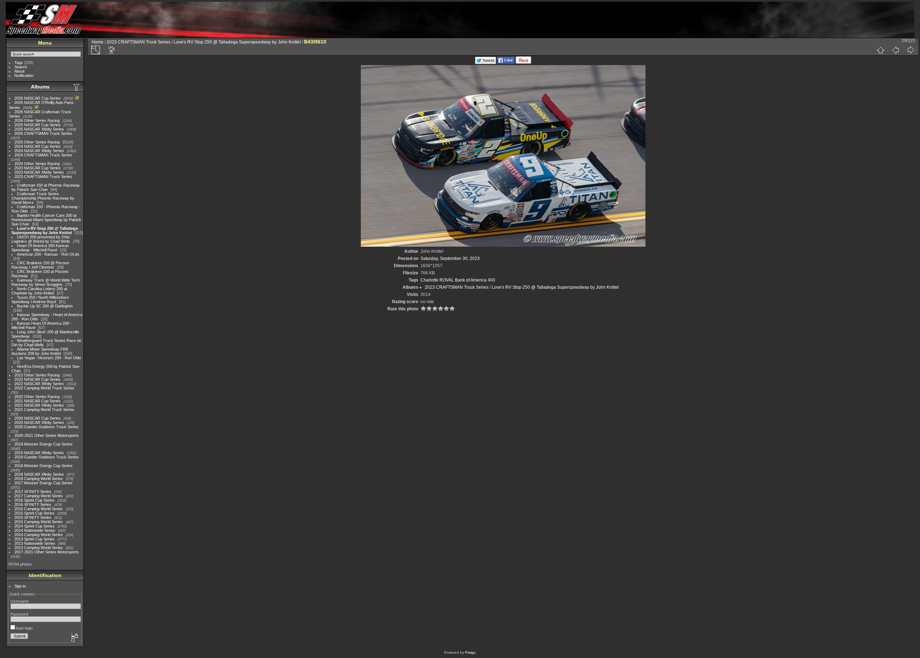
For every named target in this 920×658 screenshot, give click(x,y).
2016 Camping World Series (38, 509)
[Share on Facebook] (506, 62)
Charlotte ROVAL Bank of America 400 (457, 280)
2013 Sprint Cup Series (34, 539)
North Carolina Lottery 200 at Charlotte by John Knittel (39, 291)
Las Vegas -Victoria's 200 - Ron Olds (49, 358)
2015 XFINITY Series (32, 517)
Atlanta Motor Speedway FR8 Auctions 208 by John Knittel (40, 351)
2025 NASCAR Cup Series (37, 125)
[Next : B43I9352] (910, 50)
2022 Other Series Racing (37, 396)
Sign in (20, 586)
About (19, 71)
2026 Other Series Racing (37, 120)
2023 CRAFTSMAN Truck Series (43, 176)
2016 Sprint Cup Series (34, 500)
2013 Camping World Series (38, 547)
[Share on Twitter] (485, 62)
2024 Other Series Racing (37, 163)
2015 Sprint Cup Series (34, 513)
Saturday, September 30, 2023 (450, 258)
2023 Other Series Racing (37, 375)
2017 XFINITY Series (32, 491)
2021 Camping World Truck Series (44, 409)
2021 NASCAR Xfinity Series (39, 405)
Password (19, 614)
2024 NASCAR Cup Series (37, 146)
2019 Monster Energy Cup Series (43, 444)
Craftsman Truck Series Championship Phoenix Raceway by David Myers (43, 198)
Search (20, 67)
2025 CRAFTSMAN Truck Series (43, 133)
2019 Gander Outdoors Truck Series (46, 457)
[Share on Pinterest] (523, 62)
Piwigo (470, 652)
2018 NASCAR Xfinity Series (39, 474)
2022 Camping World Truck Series (44, 388)
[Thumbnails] (880, 50)
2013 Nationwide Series (34, 543)
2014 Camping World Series (38, 535)
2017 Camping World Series (38, 496)
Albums (40, 87)
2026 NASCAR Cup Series (37, 98)
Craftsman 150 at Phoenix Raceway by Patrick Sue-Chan (46, 187)
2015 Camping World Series (38, 522)
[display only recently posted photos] (77, 87)
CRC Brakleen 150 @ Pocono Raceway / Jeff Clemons (40, 265)
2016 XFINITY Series (32, 504)
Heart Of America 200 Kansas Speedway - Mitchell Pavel (40, 247)
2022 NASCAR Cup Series (37, 379)
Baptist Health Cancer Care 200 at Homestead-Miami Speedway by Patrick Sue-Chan (46, 219)
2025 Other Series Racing (37, 142)
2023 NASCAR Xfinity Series (39, 172)
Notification (23, 75)
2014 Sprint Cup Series (34, 526)
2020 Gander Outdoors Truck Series (46, 427)
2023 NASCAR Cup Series (37, 168)
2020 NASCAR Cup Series (37, 418)
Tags (18, 62)
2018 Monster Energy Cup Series (43, 465)
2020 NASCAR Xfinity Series (39, 422)
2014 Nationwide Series (34, 530)
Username (19, 601)
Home (98, 42)
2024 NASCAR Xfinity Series (39, 150)
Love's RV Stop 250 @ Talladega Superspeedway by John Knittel (45, 230)
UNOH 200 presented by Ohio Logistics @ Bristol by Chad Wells (41, 239)
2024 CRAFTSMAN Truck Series (43, 155)
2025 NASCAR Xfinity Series (39, 129)
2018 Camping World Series (38, 478)
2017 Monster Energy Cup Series (43, 483)
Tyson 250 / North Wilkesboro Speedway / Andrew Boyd (40, 299)
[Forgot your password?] (74, 638)
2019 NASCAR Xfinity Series (39, 453)
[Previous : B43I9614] (895, 50)
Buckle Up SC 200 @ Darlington (45, 306)
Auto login (24, 628)
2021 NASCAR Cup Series (37, 401)
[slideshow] (111, 50)
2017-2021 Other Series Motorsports (46, 552)
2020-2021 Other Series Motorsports (46, 435)
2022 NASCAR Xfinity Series (39, 383)
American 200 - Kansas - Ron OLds (48, 254)
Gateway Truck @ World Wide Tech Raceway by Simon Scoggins (46, 282)
